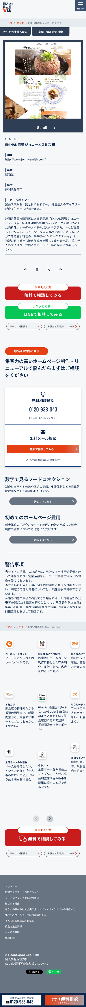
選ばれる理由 (12, 903)
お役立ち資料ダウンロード (61, 326)
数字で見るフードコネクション (22, 892)
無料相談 (10, 938)
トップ (8, 23)
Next (50, 818)
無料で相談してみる (42, 449)
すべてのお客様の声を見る (19, 920)
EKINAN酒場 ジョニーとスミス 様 (30, 144)
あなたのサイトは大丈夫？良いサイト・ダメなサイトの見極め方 (40, 909)
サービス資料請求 (19, 326)
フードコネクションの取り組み (22, 897)
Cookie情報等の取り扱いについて (27, 963)
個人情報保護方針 (16, 959)
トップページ (12, 886)
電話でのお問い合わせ (21, 1000)
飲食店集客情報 (13, 926)
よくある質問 (12, 932)
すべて (20, 23)
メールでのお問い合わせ (64, 1000)
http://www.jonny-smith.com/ (25, 159)
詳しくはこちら (43, 501)
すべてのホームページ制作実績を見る (25, 915)
